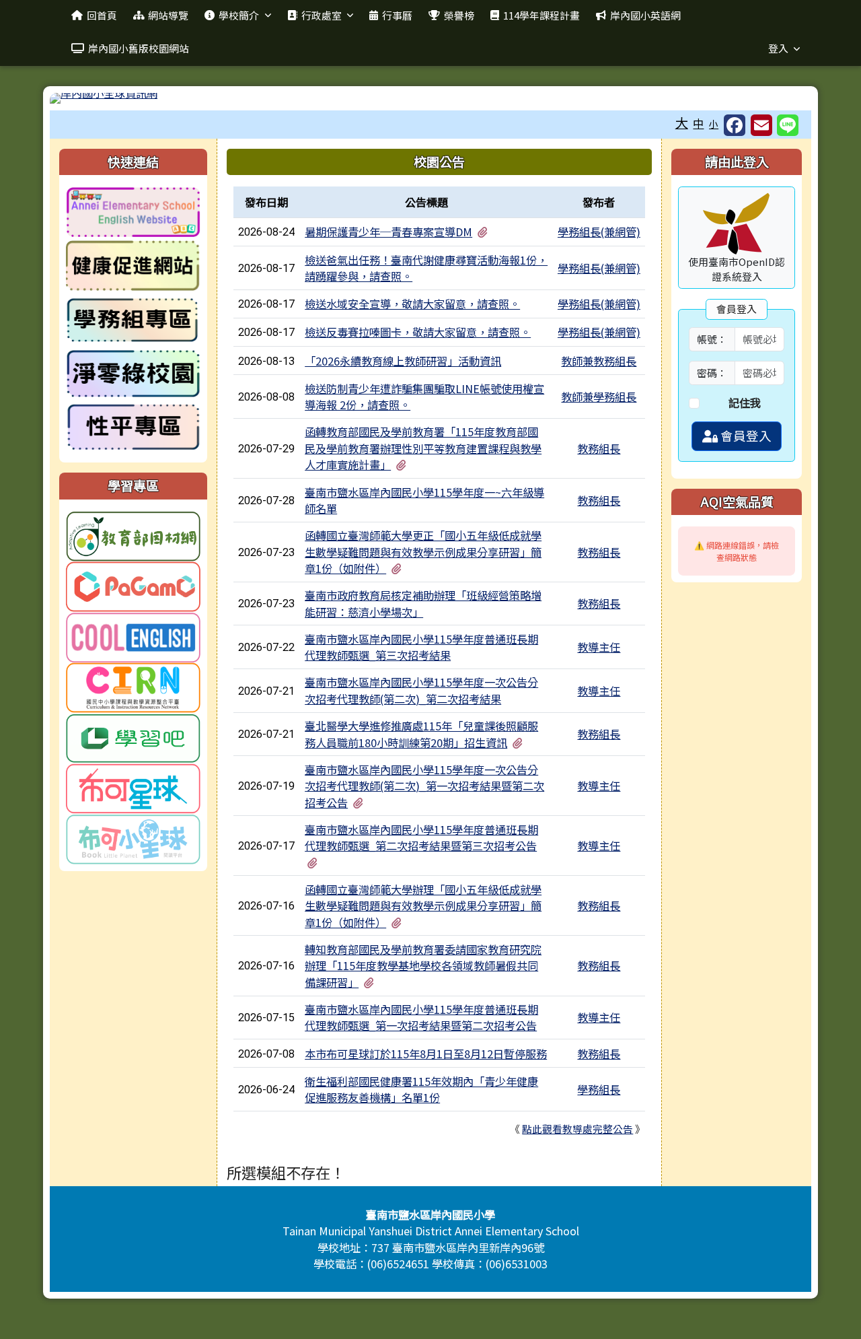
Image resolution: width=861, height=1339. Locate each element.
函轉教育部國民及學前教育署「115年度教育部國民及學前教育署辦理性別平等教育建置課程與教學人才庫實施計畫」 (423, 448)
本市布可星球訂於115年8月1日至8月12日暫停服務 (426, 1053)
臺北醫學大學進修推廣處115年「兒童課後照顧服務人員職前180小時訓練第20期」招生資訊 (421, 734)
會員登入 (745, 435)
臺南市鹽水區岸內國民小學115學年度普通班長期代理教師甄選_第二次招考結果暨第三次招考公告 (421, 837)
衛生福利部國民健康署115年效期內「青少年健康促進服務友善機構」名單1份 (421, 1089)
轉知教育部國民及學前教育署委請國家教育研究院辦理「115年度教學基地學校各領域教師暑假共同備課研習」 (423, 965)
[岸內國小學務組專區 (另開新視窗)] (133, 320)
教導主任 (598, 647)
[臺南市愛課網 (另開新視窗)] (133, 837)
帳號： (712, 339)
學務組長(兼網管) (599, 232)
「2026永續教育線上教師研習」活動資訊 (403, 361)
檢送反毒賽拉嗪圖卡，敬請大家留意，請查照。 (418, 332)
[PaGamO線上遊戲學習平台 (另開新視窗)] (133, 585)
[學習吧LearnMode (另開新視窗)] (133, 736)
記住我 (744, 402)
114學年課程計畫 (541, 15)
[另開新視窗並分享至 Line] (787, 125)
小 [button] (713, 124)
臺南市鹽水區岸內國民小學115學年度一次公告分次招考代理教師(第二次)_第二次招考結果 (421, 690)
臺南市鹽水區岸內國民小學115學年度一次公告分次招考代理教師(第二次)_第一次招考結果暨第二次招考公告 (424, 786)
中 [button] (698, 123)
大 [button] (681, 122)
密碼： (712, 373)
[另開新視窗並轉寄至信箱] (761, 125)
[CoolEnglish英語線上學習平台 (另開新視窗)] (133, 635)
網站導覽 (168, 15)
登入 (778, 48)
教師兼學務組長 (598, 396)
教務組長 (598, 448)
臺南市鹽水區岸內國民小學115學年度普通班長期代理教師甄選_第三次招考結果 (421, 647)
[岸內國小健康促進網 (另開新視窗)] (133, 266)
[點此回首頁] (430, 98)
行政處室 (321, 15)
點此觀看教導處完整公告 (577, 1129)
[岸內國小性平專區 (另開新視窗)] (133, 427)
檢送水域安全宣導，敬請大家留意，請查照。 (412, 304)
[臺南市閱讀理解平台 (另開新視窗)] (133, 787)
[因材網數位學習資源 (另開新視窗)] (133, 534)
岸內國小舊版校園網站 (138, 48)
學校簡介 (239, 15)
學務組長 (598, 1089)
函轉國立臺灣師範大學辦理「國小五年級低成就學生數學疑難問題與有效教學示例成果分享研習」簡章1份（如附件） (423, 905)
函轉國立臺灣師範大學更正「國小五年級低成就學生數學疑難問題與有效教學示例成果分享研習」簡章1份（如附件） (423, 551)
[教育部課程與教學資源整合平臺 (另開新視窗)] (133, 686)
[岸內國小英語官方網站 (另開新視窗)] (133, 212)
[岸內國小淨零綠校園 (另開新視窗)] (133, 374)
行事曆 (397, 15)
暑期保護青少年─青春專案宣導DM (388, 232)
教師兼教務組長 (598, 361)
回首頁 (102, 15)
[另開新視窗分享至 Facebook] (734, 125)
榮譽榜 (459, 15)
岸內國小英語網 (645, 15)
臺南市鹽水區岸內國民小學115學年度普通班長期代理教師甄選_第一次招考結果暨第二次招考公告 (421, 1017)
